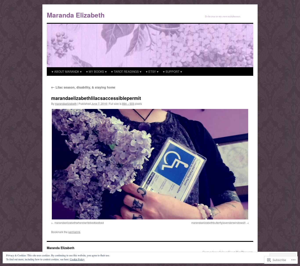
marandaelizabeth (66, 103)
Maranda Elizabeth (76, 15)
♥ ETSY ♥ (152, 71)
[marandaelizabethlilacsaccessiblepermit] (150, 164)
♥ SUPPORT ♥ (172, 71)
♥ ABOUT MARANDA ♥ (67, 71)
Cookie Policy (77, 259)
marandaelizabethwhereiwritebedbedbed (79, 222)
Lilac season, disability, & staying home (83, 87)
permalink (74, 232)
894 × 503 (128, 103)
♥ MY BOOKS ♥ (96, 71)
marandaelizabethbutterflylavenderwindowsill (218, 222)
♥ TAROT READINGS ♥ (126, 71)
